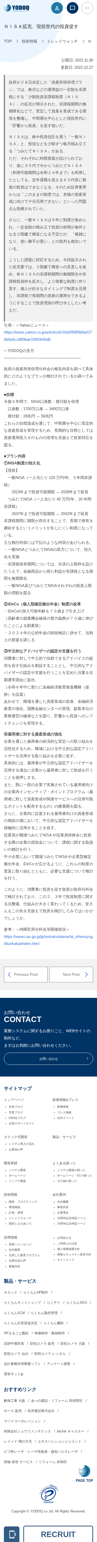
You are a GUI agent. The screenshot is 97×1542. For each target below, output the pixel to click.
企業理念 (63, 1212)
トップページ (14, 1100)
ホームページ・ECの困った (74, 1175)
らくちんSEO (77, 1302)
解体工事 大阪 (15, 1401)
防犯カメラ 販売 (43, 1343)
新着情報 (63, 1106)
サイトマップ (65, 1259)
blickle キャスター (71, 1431)
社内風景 (14, 1249)
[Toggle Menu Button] (87, 8)
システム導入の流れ (21, 1143)
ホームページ (17, 1175)
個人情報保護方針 (68, 1248)
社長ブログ (16, 1106)
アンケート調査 (59, 1364)
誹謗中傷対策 (14, 1343)
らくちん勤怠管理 (45, 1313)
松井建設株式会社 (42, 1411)
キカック (11, 1292)
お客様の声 (16, 1149)
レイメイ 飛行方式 (18, 1441)
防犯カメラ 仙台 (16, 1354)
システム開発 (17, 1170)
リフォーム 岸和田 (53, 1462)
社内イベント (65, 1117)
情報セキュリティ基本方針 (74, 1254)
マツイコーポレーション (23, 1421)
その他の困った (67, 1180)
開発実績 (10, 1163)
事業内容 (63, 1207)
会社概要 (63, 1201)
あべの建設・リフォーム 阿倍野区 (57, 1401)
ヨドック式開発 (15, 1137)
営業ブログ (16, 1112)
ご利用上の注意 (67, 1243)
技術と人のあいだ (20, 1223)
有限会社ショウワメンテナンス (28, 1431)
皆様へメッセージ (20, 1244)
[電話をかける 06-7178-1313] (11, 1534)
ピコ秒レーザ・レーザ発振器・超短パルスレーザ (41, 1451)
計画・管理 (16, 1212)
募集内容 (14, 1266)
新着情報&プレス (65, 1100)
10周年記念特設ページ (71, 1218)
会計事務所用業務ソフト (23, 1364)
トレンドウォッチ (20, 1218)
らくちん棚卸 (54, 1323)
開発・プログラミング (23, 1201)
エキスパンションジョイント (60, 1441)
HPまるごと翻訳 (17, 1333)
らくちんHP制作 (36, 1292)
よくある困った (64, 1163)
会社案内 (59, 1194)
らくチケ (54, 1302)
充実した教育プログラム (24, 1255)
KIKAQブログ (17, 1117)
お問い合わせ (48, 1059)
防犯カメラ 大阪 (73, 1343)
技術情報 (10, 1194)
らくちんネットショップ (23, 1302)
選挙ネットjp (13, 1374)
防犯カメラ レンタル (50, 1354)
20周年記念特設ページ (71, 1223)
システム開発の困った (71, 1170)
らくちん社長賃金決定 (21, 1323)
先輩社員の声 (17, 1260)
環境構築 (14, 1207)
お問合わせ (64, 1237)
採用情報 (10, 1237)
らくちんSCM (15, 1313)
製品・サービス (64, 1137)
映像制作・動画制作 (50, 1333)
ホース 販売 (13, 1411)
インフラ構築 (17, 1180)
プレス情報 (64, 1112)
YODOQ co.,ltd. (42, 1511)
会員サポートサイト (21, 1123)
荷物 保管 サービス (19, 1462)
